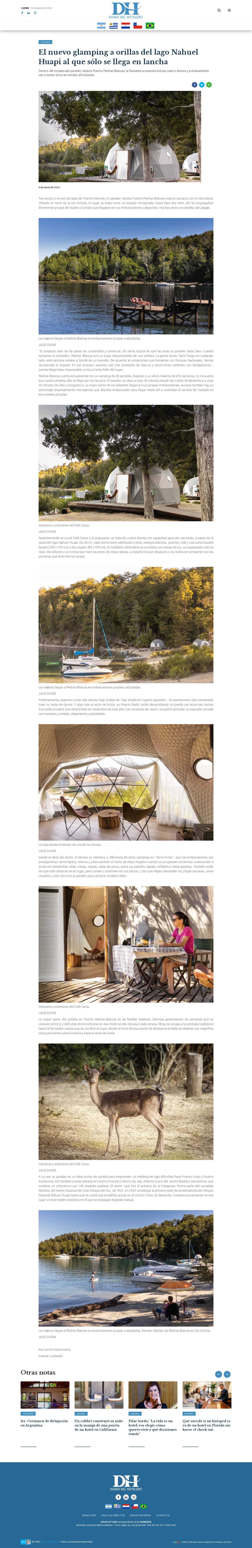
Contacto (163, 1515)
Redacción (89, 1515)
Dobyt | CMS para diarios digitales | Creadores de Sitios (206, 1542)
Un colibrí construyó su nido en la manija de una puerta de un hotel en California (45, 1425)
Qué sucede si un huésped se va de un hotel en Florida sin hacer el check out (153, 1425)
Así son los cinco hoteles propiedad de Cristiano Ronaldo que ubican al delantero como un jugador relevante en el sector (206, 1429)
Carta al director (113, 1515)
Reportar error (140, 1515)
